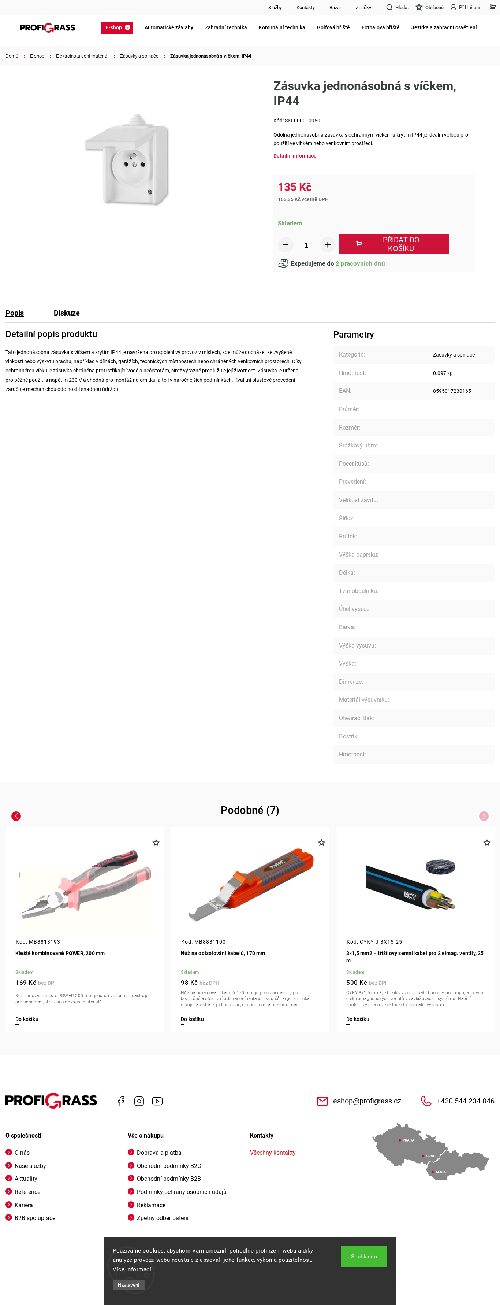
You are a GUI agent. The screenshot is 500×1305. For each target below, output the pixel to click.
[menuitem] (119, 27)
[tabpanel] (416, 929)
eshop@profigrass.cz (367, 1101)
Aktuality (26, 1178)
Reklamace (151, 1205)
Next (485, 815)
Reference (27, 1191)
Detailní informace (295, 156)
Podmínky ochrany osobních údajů (182, 1191)
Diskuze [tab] (67, 313)
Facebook (120, 1101)
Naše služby (30, 1165)
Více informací (132, 1269)
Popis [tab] (14, 313)
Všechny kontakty (273, 1152)
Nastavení (128, 1285)
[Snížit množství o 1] (286, 244)
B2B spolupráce (35, 1217)
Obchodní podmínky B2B (169, 1178)
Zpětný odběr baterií (163, 1217)
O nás (22, 1152)
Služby (275, 7)
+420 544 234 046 (466, 1101)
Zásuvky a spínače (454, 355)
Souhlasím (364, 1256)
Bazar (335, 7)
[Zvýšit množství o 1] (328, 244)
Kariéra (24, 1205)
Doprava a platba (159, 1152)
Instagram (139, 1101)
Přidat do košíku (401, 244)
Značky (363, 7)
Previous (17, 815)
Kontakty (305, 7)
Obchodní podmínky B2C (169, 1165)
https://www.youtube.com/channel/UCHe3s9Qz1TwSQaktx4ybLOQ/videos (157, 1101)
